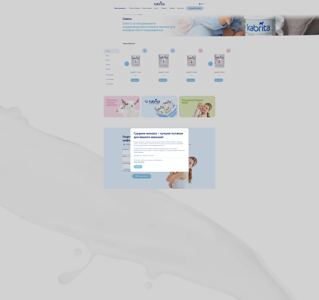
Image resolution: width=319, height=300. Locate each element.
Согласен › (138, 166)
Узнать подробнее (139, 162)
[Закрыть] (185, 131)
